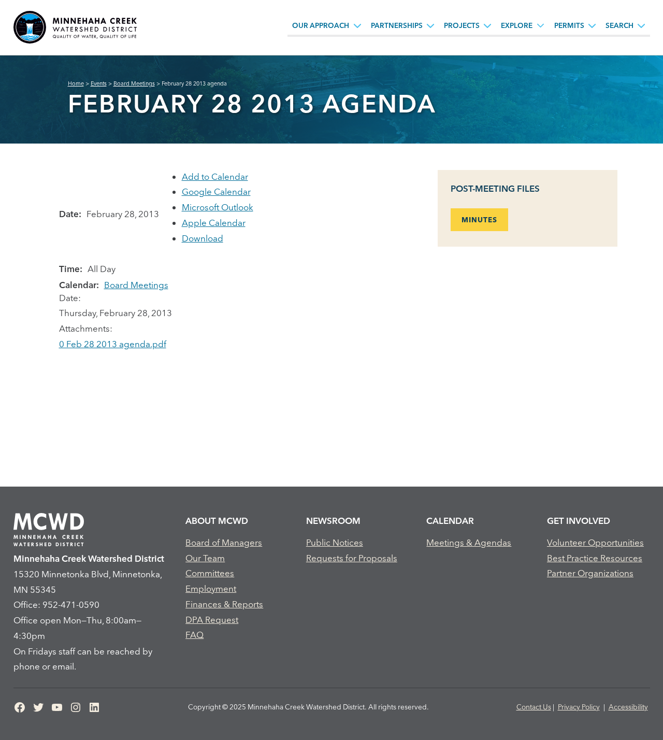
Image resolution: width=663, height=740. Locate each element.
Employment (210, 588)
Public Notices (334, 542)
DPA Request (211, 619)
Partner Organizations (590, 572)
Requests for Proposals (351, 557)
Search (619, 25)
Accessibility (628, 707)
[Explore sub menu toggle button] (540, 25)
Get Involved (578, 520)
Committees (209, 572)
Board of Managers (223, 542)
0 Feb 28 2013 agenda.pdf (112, 343)
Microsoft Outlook (217, 207)
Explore (516, 25)
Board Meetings (136, 284)
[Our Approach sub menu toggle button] (357, 25)
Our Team (205, 557)
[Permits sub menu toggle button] (592, 25)
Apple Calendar (214, 222)
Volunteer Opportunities (595, 542)
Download (202, 238)
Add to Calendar (215, 176)
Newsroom (333, 520)
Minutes (479, 220)
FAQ (194, 634)
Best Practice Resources (594, 557)
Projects (462, 25)
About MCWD (216, 520)
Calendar (450, 520)
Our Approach (320, 25)
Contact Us (533, 707)
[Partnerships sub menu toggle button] (430, 25)
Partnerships (397, 25)
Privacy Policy (579, 707)
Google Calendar (216, 191)
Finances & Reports (224, 604)
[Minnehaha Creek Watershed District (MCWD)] (75, 27)
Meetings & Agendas (468, 542)
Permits (569, 25)
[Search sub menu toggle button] (641, 25)
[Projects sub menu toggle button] (487, 25)
